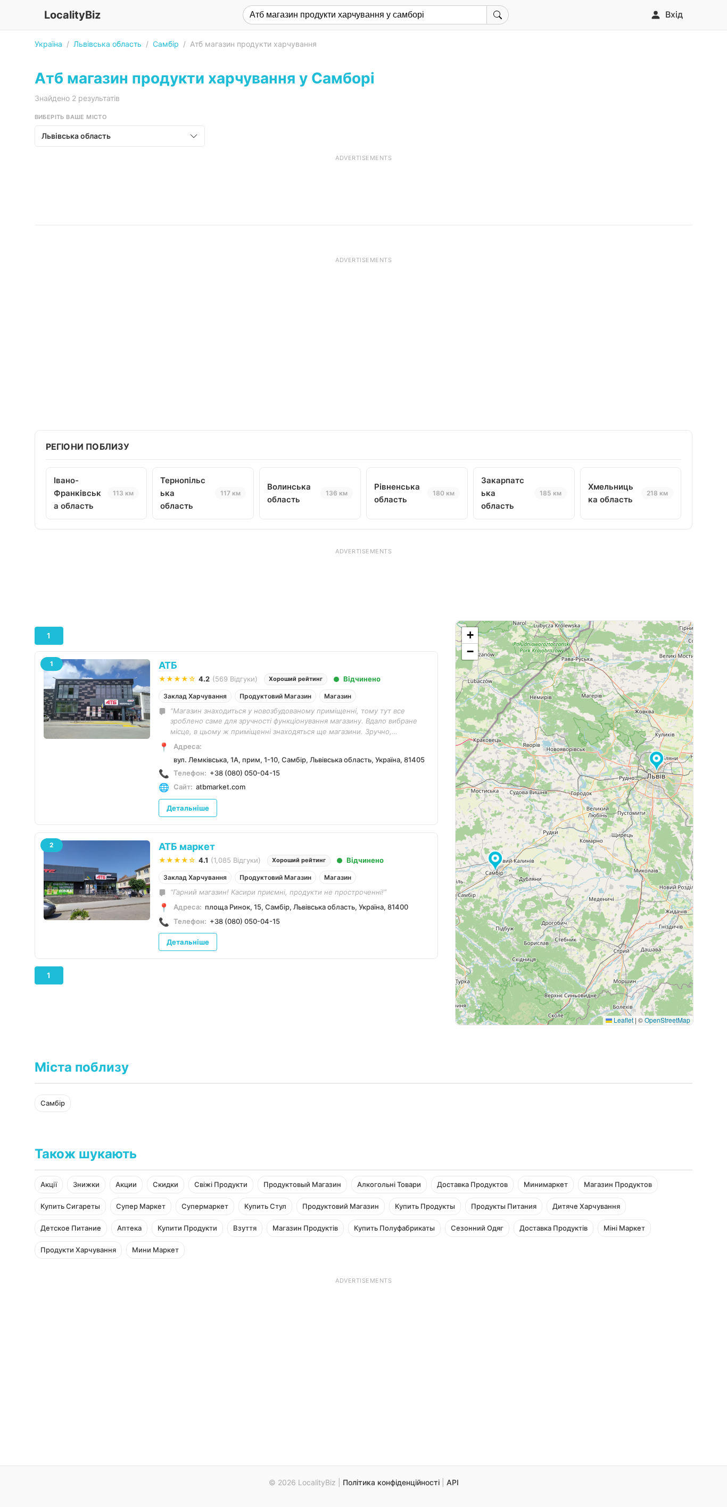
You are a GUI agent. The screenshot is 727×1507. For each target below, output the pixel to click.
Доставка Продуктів (553, 1228)
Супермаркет (204, 1206)
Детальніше (188, 808)
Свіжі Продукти (220, 1184)
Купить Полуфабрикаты (394, 1228)
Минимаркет (546, 1184)
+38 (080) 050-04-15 (245, 773)
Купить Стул (265, 1206)
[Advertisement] (363, 186)
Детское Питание (70, 1228)
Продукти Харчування (78, 1249)
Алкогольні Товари (389, 1184)
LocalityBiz (72, 15)
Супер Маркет (141, 1206)
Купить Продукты (425, 1206)
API (453, 1482)
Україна (48, 43)
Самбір (166, 43)
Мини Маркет (155, 1249)
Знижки (86, 1184)
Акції (48, 1184)
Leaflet (622, 1019)
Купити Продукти (187, 1228)
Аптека (129, 1228)
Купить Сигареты (70, 1206)
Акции (126, 1184)
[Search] (497, 14)
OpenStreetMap (667, 1019)
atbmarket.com (220, 786)
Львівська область (107, 43)
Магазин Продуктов (618, 1184)
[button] (658, 762)
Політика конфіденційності (391, 1482)
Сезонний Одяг (477, 1228)
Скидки (165, 1184)
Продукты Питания (503, 1206)
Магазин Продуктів (305, 1228)
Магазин (337, 696)
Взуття (245, 1228)
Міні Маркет (624, 1228)
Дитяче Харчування (586, 1206)
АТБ (168, 665)
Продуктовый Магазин (302, 1184)
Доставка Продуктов (472, 1184)
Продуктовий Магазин (275, 696)
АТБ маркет (187, 846)
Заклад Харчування (195, 696)
